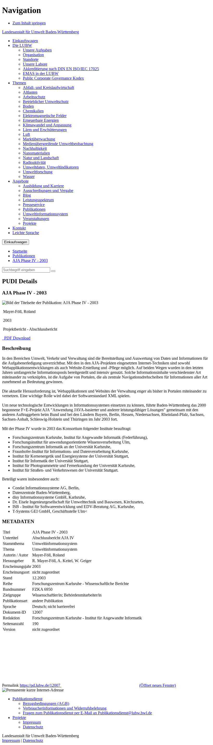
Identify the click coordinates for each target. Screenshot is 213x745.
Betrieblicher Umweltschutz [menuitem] (46, 101)
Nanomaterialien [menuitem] (36, 153)
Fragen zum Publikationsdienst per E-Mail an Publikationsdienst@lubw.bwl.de (87, 713)
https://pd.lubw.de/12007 (98, 685)
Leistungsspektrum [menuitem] (38, 200)
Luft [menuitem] (26, 134)
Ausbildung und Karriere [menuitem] (43, 186)
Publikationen (23, 256)
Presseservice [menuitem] (34, 204)
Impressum (32, 722)
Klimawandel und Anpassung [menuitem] (47, 125)
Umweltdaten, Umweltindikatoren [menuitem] (51, 167)
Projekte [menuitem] (29, 223)
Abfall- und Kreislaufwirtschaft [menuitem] (48, 87)
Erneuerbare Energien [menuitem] (41, 120)
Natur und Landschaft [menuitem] (41, 158)
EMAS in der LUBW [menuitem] (40, 73)
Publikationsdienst (27, 699)
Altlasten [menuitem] (30, 92)
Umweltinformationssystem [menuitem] (45, 214)
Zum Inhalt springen (29, 23)
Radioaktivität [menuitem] (34, 162)
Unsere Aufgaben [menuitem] (37, 50)
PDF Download (16, 338)
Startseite (19, 251)
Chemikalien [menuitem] (33, 111)
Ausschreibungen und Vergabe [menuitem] (48, 190)
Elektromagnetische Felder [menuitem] (44, 115)
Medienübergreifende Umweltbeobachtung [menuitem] (58, 144)
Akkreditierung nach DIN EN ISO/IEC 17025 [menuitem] (61, 69)
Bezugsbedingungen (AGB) (46, 703)
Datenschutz (33, 727)
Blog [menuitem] (27, 195)
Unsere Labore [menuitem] (35, 64)
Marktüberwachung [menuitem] (39, 139)
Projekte (19, 717)
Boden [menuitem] (28, 106)
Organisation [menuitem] (33, 55)
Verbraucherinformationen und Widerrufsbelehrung (64, 708)
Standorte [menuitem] (30, 59)
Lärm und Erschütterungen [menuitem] (45, 129)
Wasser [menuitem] (29, 176)
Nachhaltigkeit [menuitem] (35, 148)
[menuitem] (25, 40)
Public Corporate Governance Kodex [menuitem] (53, 78)
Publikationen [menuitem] (34, 209)
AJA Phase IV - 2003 (30, 260)
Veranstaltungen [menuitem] (36, 218)
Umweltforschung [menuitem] (37, 172)
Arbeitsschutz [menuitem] (34, 97)
